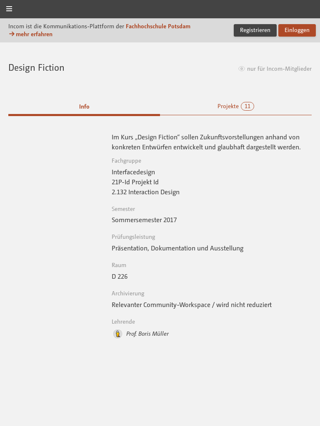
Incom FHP (160, 10)
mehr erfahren (34, 33)
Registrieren (255, 29)
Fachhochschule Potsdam (158, 26)
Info (84, 106)
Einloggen (297, 29)
